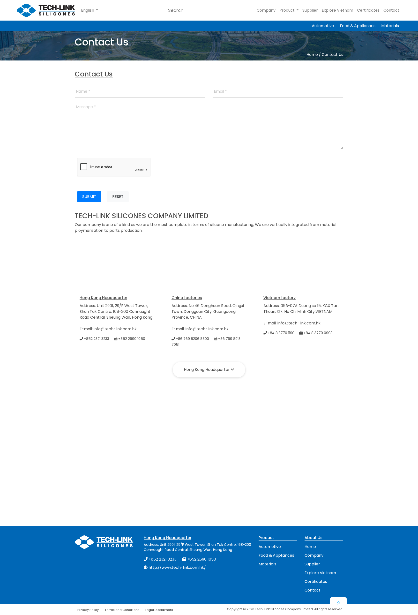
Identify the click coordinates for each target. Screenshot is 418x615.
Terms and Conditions (122, 610)
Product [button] (287, 10)
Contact (391, 10)
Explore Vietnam (337, 10)
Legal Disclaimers (159, 610)
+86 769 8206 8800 (192, 338)
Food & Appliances (357, 26)
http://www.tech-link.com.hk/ (177, 567)
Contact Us (332, 54)
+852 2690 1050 (131, 338)
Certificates (368, 10)
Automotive (323, 26)
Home (312, 54)
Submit (89, 196)
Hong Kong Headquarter (207, 369)
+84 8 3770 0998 (318, 332)
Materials (390, 26)
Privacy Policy (88, 610)
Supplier (310, 10)
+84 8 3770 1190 (280, 332)
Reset (118, 196)
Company (266, 10)
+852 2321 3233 (96, 338)
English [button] (88, 10)
